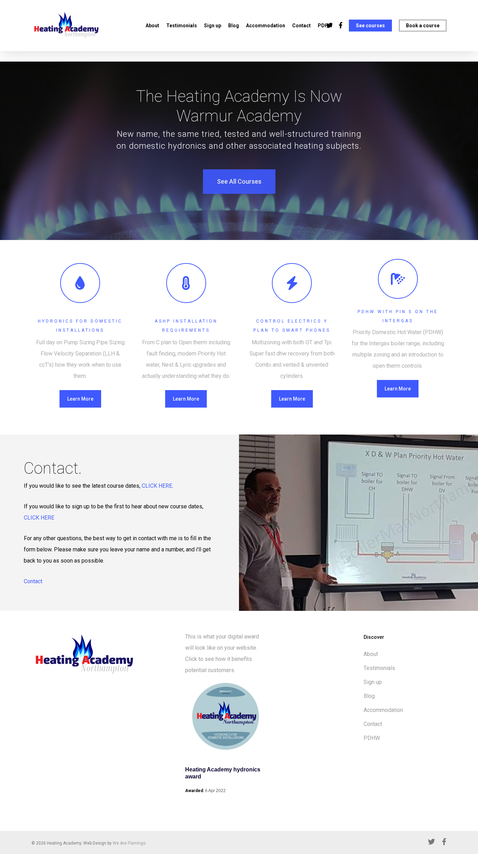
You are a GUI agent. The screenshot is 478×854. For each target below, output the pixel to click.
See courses (370, 25)
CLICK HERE (156, 485)
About (152, 25)
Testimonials (181, 25)
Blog (233, 25)
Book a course (423, 25)
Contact (301, 25)
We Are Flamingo (129, 843)
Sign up (212, 25)
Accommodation (265, 25)
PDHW (372, 738)
